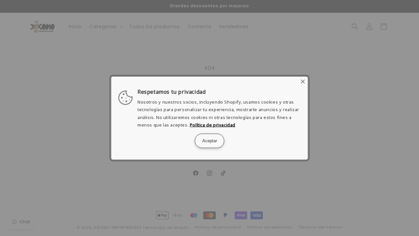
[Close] (303, 81)
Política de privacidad (212, 125)
